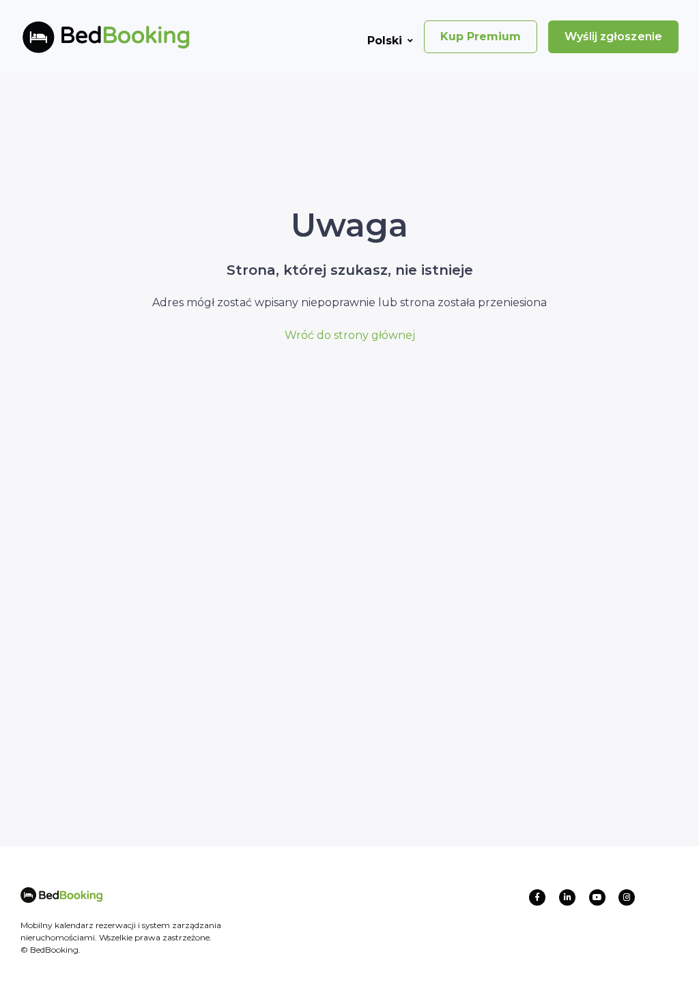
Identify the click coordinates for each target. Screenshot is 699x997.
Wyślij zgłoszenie (613, 36)
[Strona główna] (83, 37)
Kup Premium (480, 36)
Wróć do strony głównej (350, 335)
